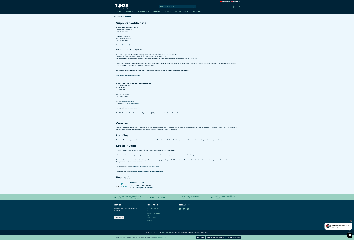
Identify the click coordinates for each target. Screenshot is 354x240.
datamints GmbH (137, 182)
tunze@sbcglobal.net (128, 101)
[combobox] (175, 6)
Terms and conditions (153, 208)
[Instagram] (188, 208)
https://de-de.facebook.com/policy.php (146, 167)
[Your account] (233, 6)
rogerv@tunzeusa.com (131, 103)
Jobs (148, 222)
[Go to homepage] (121, 6)
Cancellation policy (153, 211)
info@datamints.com (144, 188)
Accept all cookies (234, 237)
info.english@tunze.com (129, 45)
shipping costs (166, 232)
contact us (119, 217)
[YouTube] (184, 208)
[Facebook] (180, 208)
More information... (162, 237)
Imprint (149, 215)
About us (149, 220)
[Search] (194, 6)
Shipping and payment (154, 213)
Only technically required (215, 237)
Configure (200, 237)
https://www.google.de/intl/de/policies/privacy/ (147, 171)
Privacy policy (151, 218)
